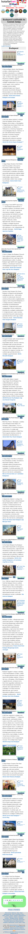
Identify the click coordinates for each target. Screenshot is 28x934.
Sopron (11, 915)
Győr (21, 912)
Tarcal (16, 922)
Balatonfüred (8, 912)
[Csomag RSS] (14, 930)
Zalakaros (11, 917)
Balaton (16, 917)
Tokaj (23, 922)
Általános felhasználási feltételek (13, 928)
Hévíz (13, 914)
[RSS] (13, 930)
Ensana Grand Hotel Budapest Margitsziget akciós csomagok (13, 648)
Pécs (22, 914)
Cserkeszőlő (15, 919)
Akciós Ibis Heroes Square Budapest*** (13, 142)
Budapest (21, 917)
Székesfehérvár (22, 915)
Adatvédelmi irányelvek (19, 929)
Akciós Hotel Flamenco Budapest (11, 777)
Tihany (6, 917)
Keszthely (6, 921)
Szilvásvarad (11, 922)
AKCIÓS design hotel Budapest (11, 741)
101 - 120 (5, 903)
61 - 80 (16, 900)
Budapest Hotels (14, 918)
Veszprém (5, 922)
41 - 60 (12, 900)
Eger (18, 912)
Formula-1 (7, 918)
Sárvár (4, 915)
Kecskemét (18, 914)
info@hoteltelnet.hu (20, 926)
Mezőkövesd (12, 921)
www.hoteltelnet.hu (14, 925)
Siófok (7, 915)
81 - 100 (20, 900)
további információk (6, 46)
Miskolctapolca (19, 921)
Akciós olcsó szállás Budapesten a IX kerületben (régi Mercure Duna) (12, 560)
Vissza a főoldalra (14, 910)
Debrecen (14, 912)
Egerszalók (21, 919)
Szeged (16, 915)
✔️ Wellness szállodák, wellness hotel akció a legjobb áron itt (14, 932)
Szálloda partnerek (14, 928)
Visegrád (21, 918)
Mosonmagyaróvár (7, 919)
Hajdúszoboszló (7, 914)
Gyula (20, 922)
